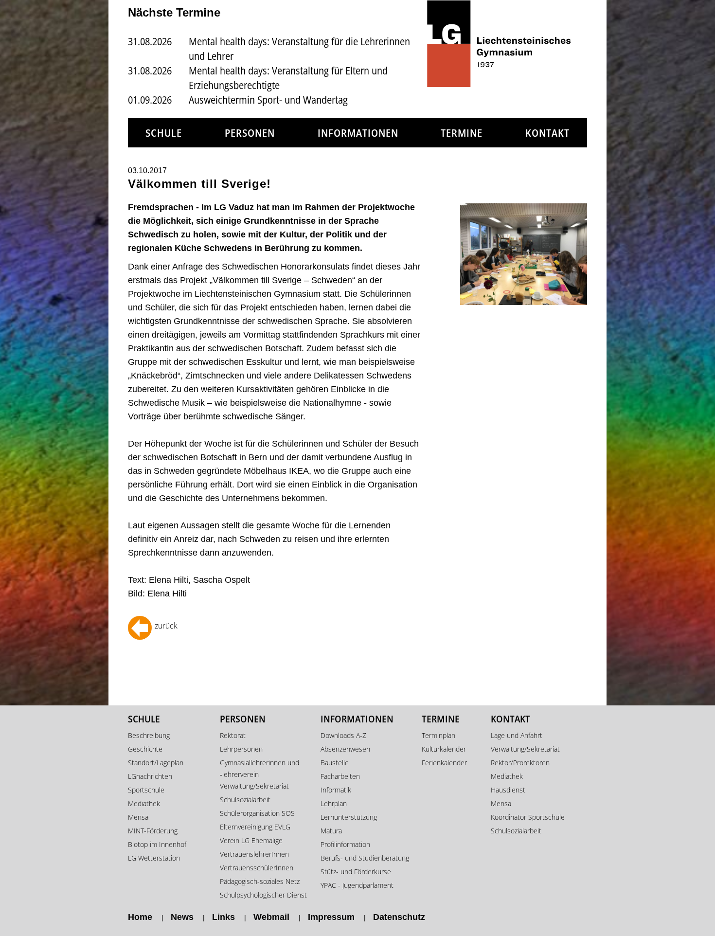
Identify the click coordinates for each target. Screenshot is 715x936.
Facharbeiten (340, 776)
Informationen (358, 133)
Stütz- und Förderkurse (356, 871)
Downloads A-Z (343, 735)
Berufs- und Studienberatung (365, 858)
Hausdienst (508, 789)
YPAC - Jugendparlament (357, 885)
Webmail (271, 917)
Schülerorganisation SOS (257, 813)
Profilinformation (345, 844)
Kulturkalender (444, 749)
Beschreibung (149, 735)
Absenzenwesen (345, 749)
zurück (166, 625)
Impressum (331, 917)
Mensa (138, 817)
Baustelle (335, 762)
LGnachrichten (150, 776)
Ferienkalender (444, 762)
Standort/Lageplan (155, 762)
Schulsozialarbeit (245, 799)
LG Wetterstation (154, 858)
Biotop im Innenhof (157, 844)
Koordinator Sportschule (528, 817)
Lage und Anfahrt (516, 735)
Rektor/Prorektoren (520, 762)
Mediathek (144, 803)
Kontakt (547, 133)
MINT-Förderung (153, 830)
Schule (163, 133)
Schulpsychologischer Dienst (263, 895)
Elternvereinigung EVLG (255, 826)
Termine (462, 133)
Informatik (336, 789)
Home (140, 917)
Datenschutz (399, 917)
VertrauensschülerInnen (256, 867)
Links (223, 917)
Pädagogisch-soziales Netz (260, 881)
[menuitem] (164, 133)
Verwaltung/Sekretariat (254, 786)
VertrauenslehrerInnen (254, 854)
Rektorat (233, 735)
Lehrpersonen (241, 749)
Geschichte (145, 749)
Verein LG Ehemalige (251, 840)
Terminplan (438, 735)
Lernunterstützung (349, 817)
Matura (331, 830)
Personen (250, 133)
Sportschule (146, 789)
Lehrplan (334, 803)
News (182, 917)
